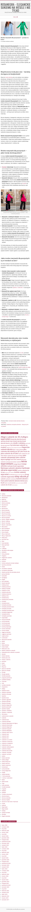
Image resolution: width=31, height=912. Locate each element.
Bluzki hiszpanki (6, 512)
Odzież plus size (6, 657)
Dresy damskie (5, 554)
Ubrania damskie (6, 798)
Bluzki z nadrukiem (7, 525)
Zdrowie (4, 814)
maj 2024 (4, 872)
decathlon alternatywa (7, 550)
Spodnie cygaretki (6, 699)
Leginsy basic (5, 636)
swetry (3, 756)
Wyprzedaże (5, 809)
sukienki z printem (6, 754)
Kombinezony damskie (7, 599)
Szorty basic (5, 767)
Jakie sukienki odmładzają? (13, 456)
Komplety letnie (6, 614)
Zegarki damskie (6, 816)
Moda (3, 641)
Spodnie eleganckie (7, 705)
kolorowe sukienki (16, 459)
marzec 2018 (5, 898)
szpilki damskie (6, 774)
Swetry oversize (6, 763)
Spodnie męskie (6, 708)
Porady (3, 672)
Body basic (4, 537)
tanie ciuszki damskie (10, 483)
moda (9, 49)
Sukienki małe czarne (7, 732)
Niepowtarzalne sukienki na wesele (11, 652)
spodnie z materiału (18, 287)
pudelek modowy (6, 679)
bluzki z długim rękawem (8, 519)
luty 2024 (4, 878)
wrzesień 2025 (5, 843)
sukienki (3, 479)
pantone (4, 661)
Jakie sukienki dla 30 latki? (10, 453)
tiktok (3, 779)
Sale (3, 683)
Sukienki (4, 718)
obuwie (4, 654)
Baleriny (4, 499)
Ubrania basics (5, 796)
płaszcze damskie (6, 668)
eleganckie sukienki (7, 557)
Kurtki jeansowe (6, 623)
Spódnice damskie (6, 692)
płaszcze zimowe (6, 670)
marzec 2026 (5, 832)
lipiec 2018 (4, 894)
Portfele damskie (6, 676)
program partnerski (7, 678)
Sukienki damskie (6, 721)
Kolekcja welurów (6, 592)
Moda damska (5, 645)
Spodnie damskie (6, 701)
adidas (3, 494)
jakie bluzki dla (24, 451)
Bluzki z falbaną (6, 521)
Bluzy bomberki (6, 528)
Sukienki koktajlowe (7, 730)
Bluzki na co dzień (6, 515)
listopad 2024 (5, 861)
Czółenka (4, 548)
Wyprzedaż (4, 807)
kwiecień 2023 (5, 890)
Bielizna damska (6, 503)
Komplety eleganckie (7, 612)
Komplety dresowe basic (8, 610)
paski (3, 663)
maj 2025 (4, 850)
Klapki (3, 579)
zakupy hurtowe (6, 812)
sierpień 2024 (5, 867)
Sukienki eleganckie (7, 727)
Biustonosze (5, 505)
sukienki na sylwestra (7, 743)
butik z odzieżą (19, 443)
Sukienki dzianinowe (7, 725)
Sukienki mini (5, 738)
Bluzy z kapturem (6, 535)
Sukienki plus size (6, 745)
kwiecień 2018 (5, 896)
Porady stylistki (5, 674)
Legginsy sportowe (6, 634)
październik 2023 (6, 885)
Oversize (4, 167)
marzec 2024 (5, 876)
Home (3, 566)
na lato (21, 352)
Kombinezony (5, 597)
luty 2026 (4, 834)
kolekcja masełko (6, 588)
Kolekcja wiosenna (6, 594)
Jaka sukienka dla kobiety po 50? (13, 450)
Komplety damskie (6, 605)
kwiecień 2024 (5, 874)
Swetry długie (5, 759)
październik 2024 (6, 863)
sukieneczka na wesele (7, 716)
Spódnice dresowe (6, 694)
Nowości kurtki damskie (19, 474)
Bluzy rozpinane (6, 534)
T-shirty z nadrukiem (7, 778)
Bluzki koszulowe (6, 514)
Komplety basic (6, 603)
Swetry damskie (6, 758)
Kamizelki (4, 576)
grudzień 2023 (5, 881)
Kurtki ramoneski (6, 628)
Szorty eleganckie (6, 770)
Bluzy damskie (5, 530)
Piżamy (3, 665)
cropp (3, 546)
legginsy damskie (6, 632)
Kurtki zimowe (5, 630)
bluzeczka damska (16, 439)
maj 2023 (4, 889)
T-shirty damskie (6, 776)
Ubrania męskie (6, 799)
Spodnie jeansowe (6, 707)
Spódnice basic (5, 690)
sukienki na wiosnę (11, 479)
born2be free (5, 539)
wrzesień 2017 (5, 899)
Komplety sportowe (7, 616)
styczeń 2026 (5, 836)
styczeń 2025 (5, 858)
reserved (4, 681)
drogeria (4, 556)
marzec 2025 (5, 854)
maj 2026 (4, 828)
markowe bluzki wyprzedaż (15, 466)
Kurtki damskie (5, 621)
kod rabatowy (5, 581)
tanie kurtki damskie (20, 483)
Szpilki (3, 772)
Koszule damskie (6, 619)
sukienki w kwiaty (6, 749)
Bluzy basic (5, 526)
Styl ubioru (4, 714)
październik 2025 (6, 841)
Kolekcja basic (5, 585)
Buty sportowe (5, 545)
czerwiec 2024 (5, 870)
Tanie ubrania (14, 485)
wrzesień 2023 (5, 887)
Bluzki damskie (5, 510)
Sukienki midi (5, 736)
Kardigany (4, 577)
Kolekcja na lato (6, 590)
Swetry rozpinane (6, 765)
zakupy (3, 810)
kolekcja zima (5, 596)
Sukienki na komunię (7, 741)
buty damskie (5, 543)
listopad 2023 (5, 883)
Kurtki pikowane (6, 625)
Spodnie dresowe (6, 703)
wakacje (4, 805)
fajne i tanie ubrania (18, 449)
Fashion (4, 561)
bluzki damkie (17, 441)
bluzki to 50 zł (10, 443)
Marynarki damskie (7, 639)
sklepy (3, 688)
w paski (24, 183)
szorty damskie (5, 769)
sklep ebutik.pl (21, 476)
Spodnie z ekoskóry (7, 710)
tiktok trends (5, 781)
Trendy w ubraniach (7, 794)
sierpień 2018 (5, 892)
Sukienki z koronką (6, 752)
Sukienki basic (5, 719)
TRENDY (4, 790)
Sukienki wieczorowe (7, 750)
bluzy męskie (5, 532)
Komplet (4, 601)
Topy (3, 783)
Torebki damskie (6, 787)
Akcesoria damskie (6, 495)
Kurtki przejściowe (6, 627)
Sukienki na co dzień (7, 739)
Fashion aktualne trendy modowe (10, 563)
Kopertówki (5, 617)
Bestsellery (4, 501)
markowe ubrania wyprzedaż (15, 469)
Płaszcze (4, 667)
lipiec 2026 (4, 825)
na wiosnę (11, 474)
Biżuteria (4, 506)
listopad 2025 (5, 839)
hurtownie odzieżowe (7, 570)
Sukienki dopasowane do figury (10, 723)
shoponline (5, 687)
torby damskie (5, 785)
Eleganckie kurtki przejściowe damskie (14, 447)
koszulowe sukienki (16, 462)
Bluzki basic (5, 508)
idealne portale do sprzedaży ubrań (11, 572)
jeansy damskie (6, 574)
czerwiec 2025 (5, 848)
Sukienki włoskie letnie (16, 481)
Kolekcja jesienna (6, 586)
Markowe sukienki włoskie (11, 468)
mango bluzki (17, 464)
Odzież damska (6, 656)
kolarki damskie (6, 583)
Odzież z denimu (6, 659)
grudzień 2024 (5, 859)
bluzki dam (9, 441)
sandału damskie (6, 685)
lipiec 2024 (4, 869)
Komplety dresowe (6, 608)
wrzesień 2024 (5, 865)
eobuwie (4, 559)
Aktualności (5, 497)
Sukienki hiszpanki (6, 728)
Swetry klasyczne (6, 761)
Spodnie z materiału (7, 712)
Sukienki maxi (5, 734)
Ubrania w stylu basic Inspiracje (10, 801)
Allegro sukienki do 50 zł (11, 437)
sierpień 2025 (5, 845)
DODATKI (4, 552)
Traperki (4, 789)
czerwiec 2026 (5, 827)
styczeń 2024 (5, 879)
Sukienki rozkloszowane (8, 747)
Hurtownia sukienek (7, 568)
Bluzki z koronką (6, 523)
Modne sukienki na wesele (8, 41)
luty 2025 (4, 856)
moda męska (5, 647)
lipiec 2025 (4, 847)
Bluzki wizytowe (6, 517)
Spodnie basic (5, 698)
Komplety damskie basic (8, 606)
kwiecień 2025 (5, 852)
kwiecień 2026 (5, 830)
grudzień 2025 (5, 838)
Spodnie (4, 696)
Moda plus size (5, 648)
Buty (3, 541)
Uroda (3, 803)
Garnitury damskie (6, 565)
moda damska (8, 77)
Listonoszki (4, 637)
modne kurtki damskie (9, 472)
